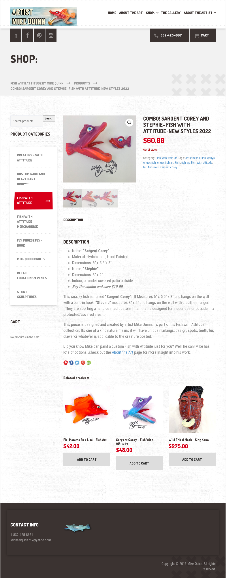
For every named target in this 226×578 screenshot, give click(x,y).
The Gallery (171, 13)
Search (49, 118)
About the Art (131, 13)
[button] (129, 123)
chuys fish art (165, 162)
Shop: (150, 13)
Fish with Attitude (166, 158)
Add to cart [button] (87, 459)
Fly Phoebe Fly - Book (30, 243)
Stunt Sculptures (27, 294)
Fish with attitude (201, 162)
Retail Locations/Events (32, 275)
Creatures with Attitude (30, 157)
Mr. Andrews (151, 167)
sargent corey (168, 167)
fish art (185, 162)
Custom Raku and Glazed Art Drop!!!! (31, 179)
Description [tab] (73, 220)
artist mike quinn (195, 158)
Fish (177, 162)
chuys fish (149, 162)
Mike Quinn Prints (31, 259)
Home (112, 13)
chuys (211, 158)
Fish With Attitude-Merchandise (27, 222)
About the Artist (198, 13)
